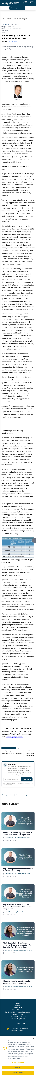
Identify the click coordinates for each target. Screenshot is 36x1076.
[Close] (34, 1038)
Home (3, 19)
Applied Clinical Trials (8, 26)
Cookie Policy (16, 1058)
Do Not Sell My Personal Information (18, 1012)
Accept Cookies (18, 1072)
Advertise (18, 1006)
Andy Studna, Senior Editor (22, 837)
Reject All (18, 1067)
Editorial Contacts (18, 1010)
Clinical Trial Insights (22, 795)
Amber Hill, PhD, (10, 950)
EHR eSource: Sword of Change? (11, 753)
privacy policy (8, 784)
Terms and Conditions (18, 1016)
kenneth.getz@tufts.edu (14, 737)
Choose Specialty (16, 8)
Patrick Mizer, (9, 837)
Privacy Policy (18, 1014)
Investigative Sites (7, 795)
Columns (9, 19)
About (18, 1003)
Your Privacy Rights (18, 1019)
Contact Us (18, 1008)
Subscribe (26, 779)
